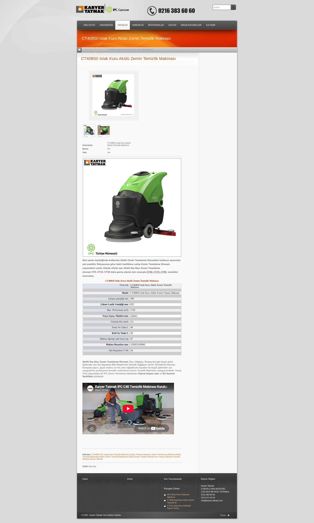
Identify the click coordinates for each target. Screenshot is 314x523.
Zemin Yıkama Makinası (140, 454)
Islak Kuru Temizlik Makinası (117, 454)
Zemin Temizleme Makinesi (163, 454)
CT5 (94, 272)
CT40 (149, 272)
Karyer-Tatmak (96, 459)
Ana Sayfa (89, 50)
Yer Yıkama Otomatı (164, 457)
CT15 (100, 272)
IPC (109, 149)
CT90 (164, 272)
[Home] (80, 50)
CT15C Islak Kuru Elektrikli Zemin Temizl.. (179, 507)
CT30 (107, 272)
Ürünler (100, 50)
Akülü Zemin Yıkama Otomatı (142, 457)
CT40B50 (95, 454)
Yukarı (223, 515)
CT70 (156, 272)
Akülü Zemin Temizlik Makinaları (114, 457)
